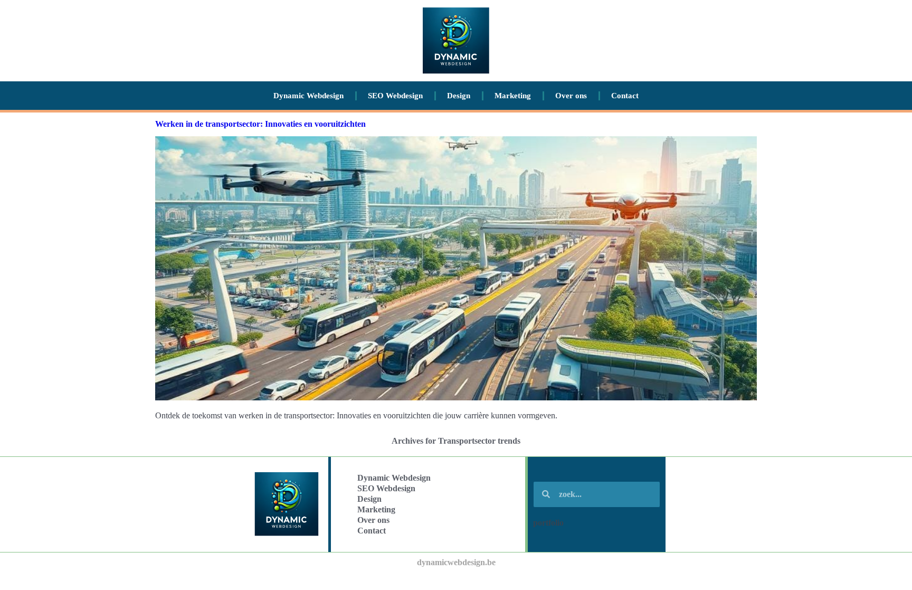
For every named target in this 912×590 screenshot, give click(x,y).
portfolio (548, 522)
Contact (625, 95)
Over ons (571, 95)
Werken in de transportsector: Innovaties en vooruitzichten (260, 123)
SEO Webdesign (395, 95)
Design (458, 95)
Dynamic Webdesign (308, 95)
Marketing (513, 95)
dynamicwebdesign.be (456, 562)
